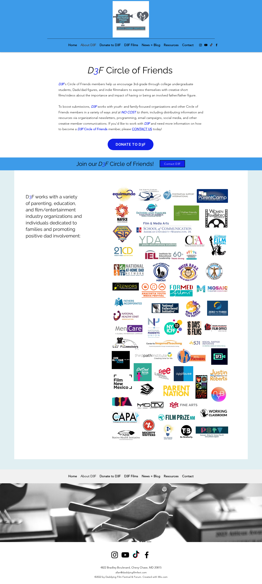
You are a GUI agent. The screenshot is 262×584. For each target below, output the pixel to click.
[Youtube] (206, 45)
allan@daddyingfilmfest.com (131, 572)
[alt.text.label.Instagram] (200, 45)
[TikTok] (211, 45)
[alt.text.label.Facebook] (216, 45)
